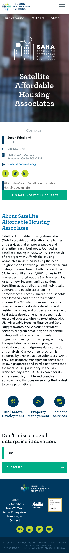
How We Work (14, 508)
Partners (38, 18)
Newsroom (14, 516)
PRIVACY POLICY (11, 548)
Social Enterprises (14, 512)
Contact (14, 520)
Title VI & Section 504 (31, 548)
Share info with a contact (37, 195)
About (14, 500)
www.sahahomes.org (21, 164)
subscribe (14, 467)
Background (14, 18)
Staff (55, 18)
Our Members (14, 504)
